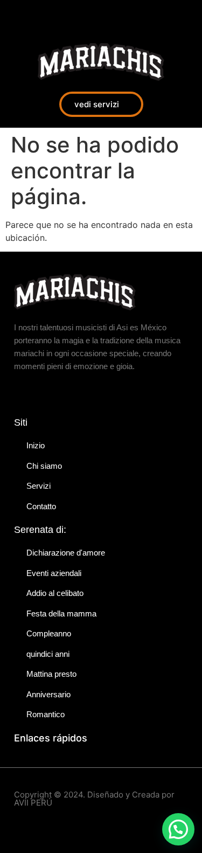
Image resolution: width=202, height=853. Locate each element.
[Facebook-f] (16, 16)
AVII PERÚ (33, 802)
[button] (178, 829)
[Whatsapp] (64, 16)
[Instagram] (40, 16)
